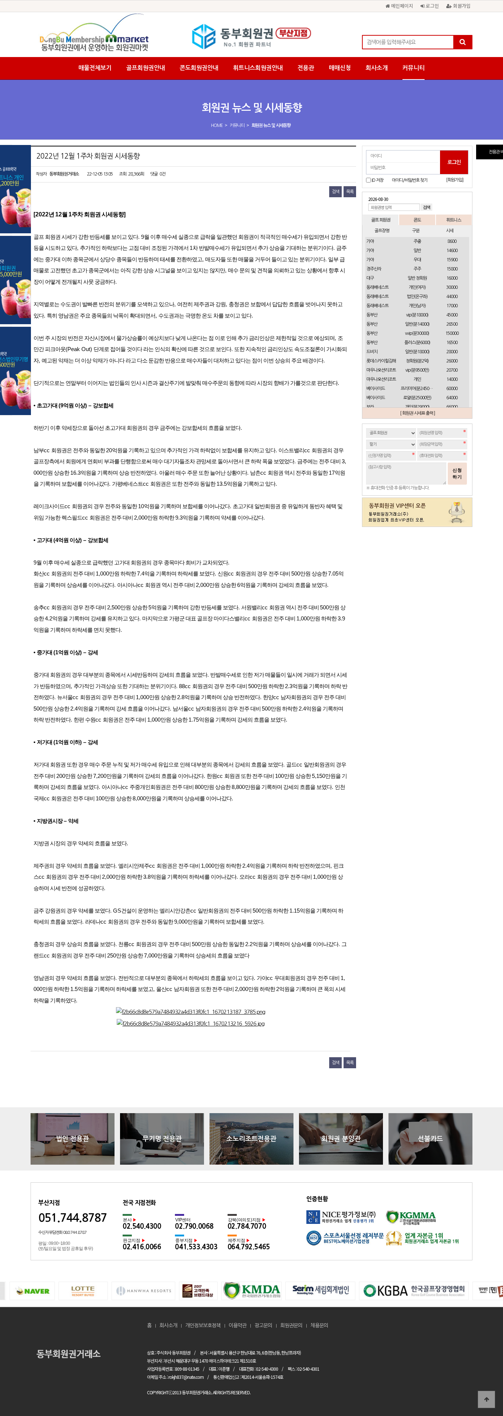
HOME (217, 125)
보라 (370, 407)
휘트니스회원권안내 (258, 68)
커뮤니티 (413, 68)
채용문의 (319, 1325)
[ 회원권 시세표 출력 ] (417, 413)
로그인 (431, 5)
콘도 (417, 219)
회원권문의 (291, 1325)
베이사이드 (375, 388)
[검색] (462, 42)
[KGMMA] (425, 1220)
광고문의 (263, 1325)
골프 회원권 (380, 219)
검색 (335, 192)
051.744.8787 (72, 1218)
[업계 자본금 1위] (425, 1241)
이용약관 (237, 1325)
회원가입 (461, 5)
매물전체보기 (95, 68)
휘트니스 (453, 219)
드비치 (371, 352)
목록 (349, 192)
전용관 (306, 68)
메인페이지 (401, 5)
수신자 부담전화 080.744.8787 (62, 1233)
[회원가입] (454, 180)
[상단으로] (486, 1399)
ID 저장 (377, 180)
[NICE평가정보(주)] (346, 1220)
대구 (370, 278)
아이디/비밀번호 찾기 (410, 180)
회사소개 (377, 68)
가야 (370, 241)
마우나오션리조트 (381, 370)
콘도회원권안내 (199, 68)
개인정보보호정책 (203, 1325)
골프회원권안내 (145, 68)
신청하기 (457, 473)
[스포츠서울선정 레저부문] (346, 1241)
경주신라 (373, 269)
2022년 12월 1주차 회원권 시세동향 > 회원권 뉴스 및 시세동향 (251, 37)
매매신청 (340, 68)
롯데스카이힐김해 (381, 361)
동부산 (371, 315)
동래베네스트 (377, 287)
